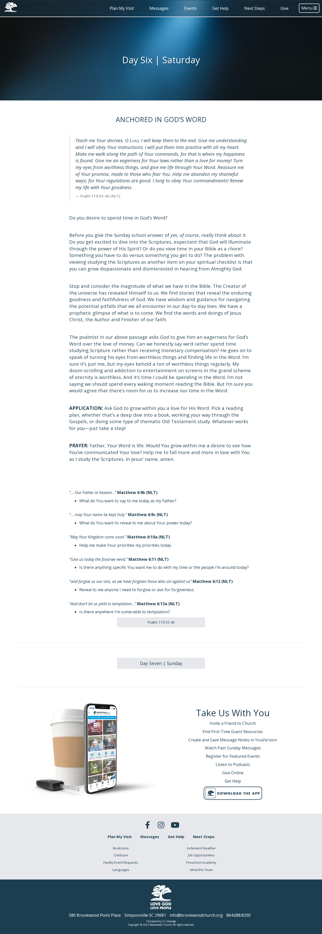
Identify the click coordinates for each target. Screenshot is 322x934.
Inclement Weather (201, 848)
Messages (159, 8)
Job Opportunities (201, 855)
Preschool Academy (201, 862)
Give (284, 8)
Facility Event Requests (120, 862)
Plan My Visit (122, 8)
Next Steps (254, 8)
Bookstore (121, 848)
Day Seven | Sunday (161, 663)
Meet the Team (201, 869)
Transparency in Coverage (161, 921)
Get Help (220, 8)
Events (190, 8)
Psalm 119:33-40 (161, 622)
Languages (120, 869)
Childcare (121, 855)
